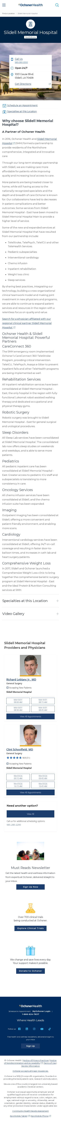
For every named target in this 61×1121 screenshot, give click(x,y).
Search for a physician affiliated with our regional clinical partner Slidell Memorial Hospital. (27, 323)
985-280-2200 (14, 824)
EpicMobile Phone (40, 1116)
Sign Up (33, 1045)
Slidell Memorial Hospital (28, 13)
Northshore (30, 37)
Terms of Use (50, 1063)
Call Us (21, 60)
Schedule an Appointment (22, 105)
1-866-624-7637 (30, 1014)
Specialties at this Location (22, 111)
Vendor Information (30, 1066)
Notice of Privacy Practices (36, 1060)
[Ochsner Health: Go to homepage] (30, 4)
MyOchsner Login (41, 1011)
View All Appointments (30, 716)
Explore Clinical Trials (30, 928)
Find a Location (8, 13)
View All (30, 813)
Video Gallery (13, 614)
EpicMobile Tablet (18, 1116)
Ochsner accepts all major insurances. (31, 1071)
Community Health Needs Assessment (30, 1111)
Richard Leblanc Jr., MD (21, 679)
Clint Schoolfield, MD (19, 749)
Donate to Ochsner (30, 971)
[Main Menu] (4, 5)
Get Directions (23, 84)
